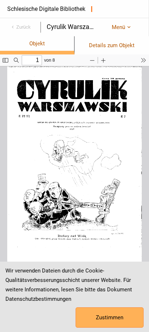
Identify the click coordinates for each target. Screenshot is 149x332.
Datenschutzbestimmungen (38, 299)
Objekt (37, 43)
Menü (118, 27)
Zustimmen (109, 317)
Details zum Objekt (112, 45)
